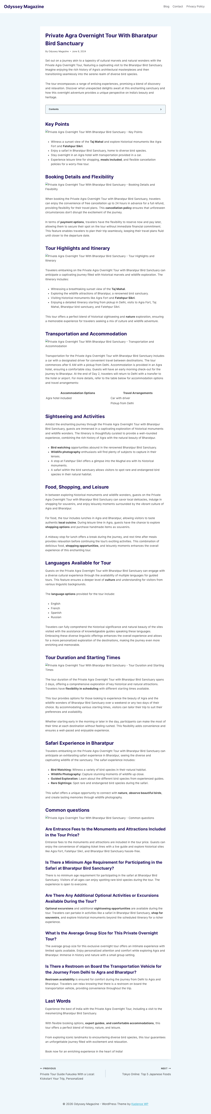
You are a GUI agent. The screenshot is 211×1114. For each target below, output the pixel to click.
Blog (166, 6)
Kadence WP (139, 1104)
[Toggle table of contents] (160, 109)
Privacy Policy (195, 6)
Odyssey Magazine (59, 51)
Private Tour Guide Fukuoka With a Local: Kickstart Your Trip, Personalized (67, 1073)
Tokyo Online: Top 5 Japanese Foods (146, 1071)
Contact (178, 6)
